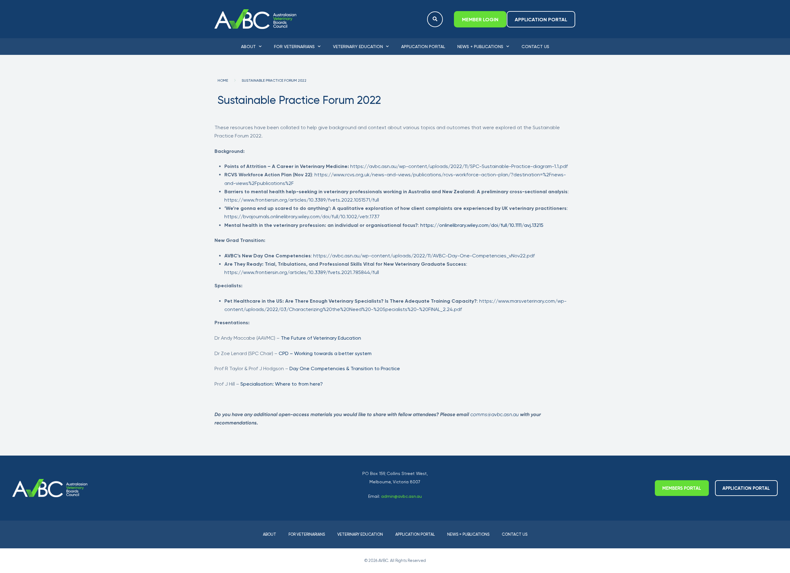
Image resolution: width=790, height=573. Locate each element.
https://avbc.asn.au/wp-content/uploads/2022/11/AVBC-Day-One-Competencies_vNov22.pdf (424, 256)
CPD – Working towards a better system (325, 353)
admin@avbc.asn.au (401, 496)
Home (223, 80)
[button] (435, 19)
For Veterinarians (294, 46)
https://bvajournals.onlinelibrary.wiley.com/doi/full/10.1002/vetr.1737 (302, 216)
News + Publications (480, 46)
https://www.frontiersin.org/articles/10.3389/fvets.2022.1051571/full (301, 200)
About (248, 46)
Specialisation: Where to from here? (281, 384)
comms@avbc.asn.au (494, 414)
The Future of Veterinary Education (321, 338)
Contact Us (535, 46)
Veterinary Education (358, 46)
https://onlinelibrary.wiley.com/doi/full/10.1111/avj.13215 (481, 225)
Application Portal (423, 46)
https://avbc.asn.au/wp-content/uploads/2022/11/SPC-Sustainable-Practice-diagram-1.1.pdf (459, 166)
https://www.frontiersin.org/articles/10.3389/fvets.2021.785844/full (301, 272)
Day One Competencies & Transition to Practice (344, 368)
